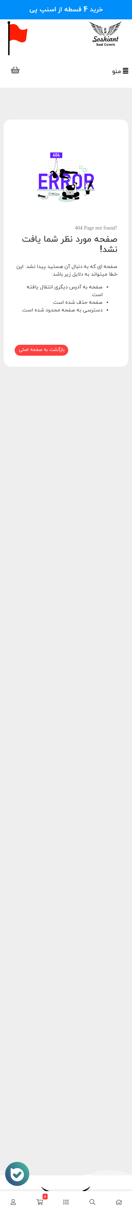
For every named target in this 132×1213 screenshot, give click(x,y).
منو (117, 71)
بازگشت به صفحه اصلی (42, 350)
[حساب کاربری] (13, 1202)
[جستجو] (92, 1202)
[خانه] (119, 1202)
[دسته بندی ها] (66, 1202)
